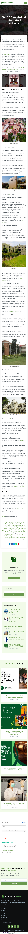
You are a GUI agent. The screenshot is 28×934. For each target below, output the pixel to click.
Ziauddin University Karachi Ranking (15, 539)
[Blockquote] (12, 831)
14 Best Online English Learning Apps (13, 626)
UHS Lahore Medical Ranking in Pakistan (15, 537)
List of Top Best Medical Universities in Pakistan (14, 533)
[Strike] (8, 831)
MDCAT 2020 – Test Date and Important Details (16, 632)
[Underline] (6, 831)
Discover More (14, 578)
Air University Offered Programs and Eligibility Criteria (15, 611)
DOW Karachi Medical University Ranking (15, 527)
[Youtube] (12, 926)
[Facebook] (9, 926)
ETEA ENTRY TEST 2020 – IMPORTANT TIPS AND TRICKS (16, 638)
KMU (10, 369)
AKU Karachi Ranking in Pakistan (13, 525)
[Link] (15, 831)
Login (24, 822)
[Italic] (5, 831)
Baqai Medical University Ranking (14, 526)
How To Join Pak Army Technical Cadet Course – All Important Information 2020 (16, 645)
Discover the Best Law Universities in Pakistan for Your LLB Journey (14, 768)
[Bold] (3, 831)
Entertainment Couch (7, 842)
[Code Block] (14, 831)
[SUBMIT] (14, 594)
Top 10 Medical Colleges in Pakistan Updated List (14, 535)
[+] (19, 830)
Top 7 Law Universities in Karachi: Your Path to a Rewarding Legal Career (14, 696)
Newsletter (8, 589)
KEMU (10, 418)
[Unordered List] (11, 831)
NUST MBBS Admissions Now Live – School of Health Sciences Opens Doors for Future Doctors (16, 619)
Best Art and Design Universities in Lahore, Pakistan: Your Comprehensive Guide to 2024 (14, 732)
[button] (19, 3)
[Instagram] (15, 926)
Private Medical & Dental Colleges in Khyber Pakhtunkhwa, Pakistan (14, 804)
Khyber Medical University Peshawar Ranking (14, 530)
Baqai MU (21, 440)
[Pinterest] (18, 926)
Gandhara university (19, 486)
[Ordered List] (9, 831)
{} (17, 830)
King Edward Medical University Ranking (15, 532)
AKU (10, 147)
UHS (10, 194)
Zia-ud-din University (14, 311)
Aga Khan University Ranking (17, 524)
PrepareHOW (7, 54)
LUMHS (16, 465)
